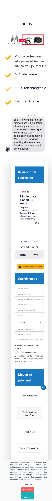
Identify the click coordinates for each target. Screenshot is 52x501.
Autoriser (27, 497)
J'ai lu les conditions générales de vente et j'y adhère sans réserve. (29, 356)
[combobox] (29, 322)
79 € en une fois (29, 395)
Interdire (28, 489)
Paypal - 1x (30, 431)
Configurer (27, 484)
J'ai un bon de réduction (31, 266)
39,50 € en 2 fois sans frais (29, 413)
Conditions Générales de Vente (26, 347)
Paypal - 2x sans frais (29, 447)
